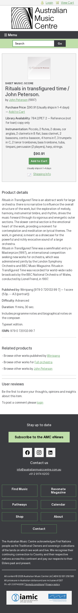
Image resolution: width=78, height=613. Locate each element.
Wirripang (53, 355)
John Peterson (18, 100)
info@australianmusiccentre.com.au (39, 469)
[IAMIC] (24, 598)
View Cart (67, 2)
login (40, 402)
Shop (19, 516)
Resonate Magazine (58, 490)
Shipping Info (42, 174)
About (58, 516)
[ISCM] (57, 598)
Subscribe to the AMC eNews (39, 437)
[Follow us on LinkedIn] (50, 452)
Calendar (58, 504)
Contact (39, 528)
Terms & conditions (34, 584)
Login (49, 2)
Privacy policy (53, 584)
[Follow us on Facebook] (27, 452)
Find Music (20, 489)
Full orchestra (43, 362)
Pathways (19, 504)
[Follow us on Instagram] (39, 452)
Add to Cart (17, 111)
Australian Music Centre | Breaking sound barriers (39, 18)
